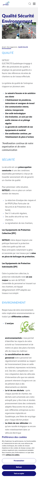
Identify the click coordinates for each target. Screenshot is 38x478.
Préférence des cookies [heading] (14, 437)
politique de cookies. (13, 455)
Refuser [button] (19, 467)
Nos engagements (12, 47)
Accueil (4, 47)
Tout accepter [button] (19, 473)
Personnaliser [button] (19, 460)
